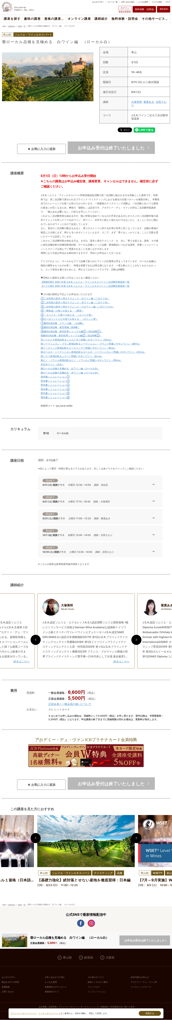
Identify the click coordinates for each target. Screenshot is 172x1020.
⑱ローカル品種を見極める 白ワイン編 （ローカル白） (52, 26)
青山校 (67, 957)
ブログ (167, 2)
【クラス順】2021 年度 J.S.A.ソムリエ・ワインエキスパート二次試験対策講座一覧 (85, 285)
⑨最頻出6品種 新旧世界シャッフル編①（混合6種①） (72, 331)
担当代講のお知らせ (140, 977)
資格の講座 (52, 18)
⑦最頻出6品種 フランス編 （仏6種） (62, 323)
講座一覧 (22, 26)
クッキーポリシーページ (49, 1013)
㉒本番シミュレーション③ (55, 385)
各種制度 (6, 987)
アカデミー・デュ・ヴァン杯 (144, 982)
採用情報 (53, 1007)
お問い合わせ (8, 992)
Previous (36, 640)
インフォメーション (97, 992)
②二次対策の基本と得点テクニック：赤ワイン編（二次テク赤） (75, 302)
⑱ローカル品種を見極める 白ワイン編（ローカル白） (70, 368)
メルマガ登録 (157, 2)
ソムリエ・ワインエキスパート (33, 34)
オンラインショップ (89, 1007)
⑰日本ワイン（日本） (52, 364)
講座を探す (12, 18)
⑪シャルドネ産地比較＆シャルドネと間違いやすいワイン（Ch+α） (77, 339)
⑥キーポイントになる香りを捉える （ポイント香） (69, 318)
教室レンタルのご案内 (98, 982)
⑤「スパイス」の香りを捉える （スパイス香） (67, 314)
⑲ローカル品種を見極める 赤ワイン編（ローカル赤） (70, 372)
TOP (4, 26)
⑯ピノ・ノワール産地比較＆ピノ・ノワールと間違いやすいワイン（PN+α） (81, 360)
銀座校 (88, 957)
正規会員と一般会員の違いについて (69, 704)
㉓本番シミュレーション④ (55, 389)
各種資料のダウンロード (56, 987)
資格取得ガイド (52, 992)
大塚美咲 (137, 102)
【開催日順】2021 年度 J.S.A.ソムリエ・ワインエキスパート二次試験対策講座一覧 (85, 281)
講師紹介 (101, 18)
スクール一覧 (113, 2)
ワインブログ (94, 987)
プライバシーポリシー (68, 1007)
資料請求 (164, 9)
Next (136, 640)
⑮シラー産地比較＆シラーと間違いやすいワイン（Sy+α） (72, 356)
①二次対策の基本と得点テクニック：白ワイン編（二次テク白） (75, 298)
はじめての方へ (98, 2)
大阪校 (110, 957)
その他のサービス (96, 977)
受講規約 (104, 1007)
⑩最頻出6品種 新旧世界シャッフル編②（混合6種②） (71, 335)
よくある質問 (143, 2)
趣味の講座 (32, 18)
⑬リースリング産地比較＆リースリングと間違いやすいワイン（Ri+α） (78, 347)
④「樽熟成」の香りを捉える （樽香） (62, 310)
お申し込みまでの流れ (55, 977)
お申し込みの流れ (128, 2)
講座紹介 (12, 26)
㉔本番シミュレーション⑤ (55, 393)
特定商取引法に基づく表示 (122, 1007)
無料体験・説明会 (144, 9)
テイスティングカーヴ (141, 987)
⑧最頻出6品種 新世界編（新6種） (60, 327)
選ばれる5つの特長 (10, 982)
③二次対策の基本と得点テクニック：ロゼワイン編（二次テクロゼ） (77, 306)
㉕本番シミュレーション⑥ (55, 397)
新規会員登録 (125, 11)
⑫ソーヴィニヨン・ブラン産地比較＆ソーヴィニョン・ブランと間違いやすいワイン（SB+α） (91, 343)
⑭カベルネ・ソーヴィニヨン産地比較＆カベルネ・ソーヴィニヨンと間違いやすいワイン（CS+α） (93, 351)
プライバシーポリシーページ (23, 1013)
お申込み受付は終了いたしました (111, 148)
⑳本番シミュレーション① (55, 376)
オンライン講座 (79, 18)
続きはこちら (21, 661)
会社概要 (43, 1007)
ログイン (125, 8)
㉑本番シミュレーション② (55, 380)
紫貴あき (149, 102)
